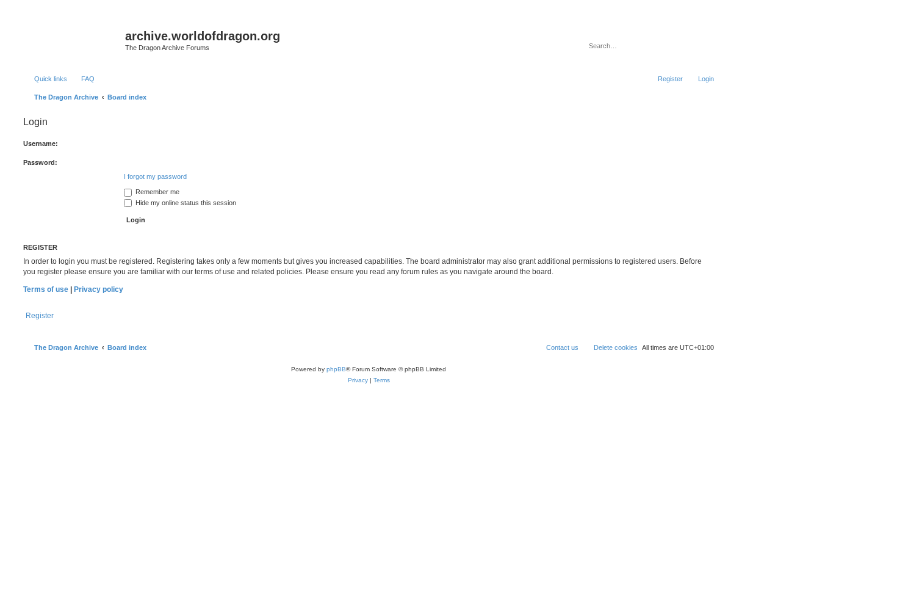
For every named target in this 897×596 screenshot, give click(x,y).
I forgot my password (155, 176)
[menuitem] (82, 78)
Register (40, 315)
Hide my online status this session (185, 202)
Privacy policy (98, 289)
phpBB (336, 369)
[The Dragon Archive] (72, 39)
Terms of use (45, 289)
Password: (40, 162)
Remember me (156, 191)
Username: (40, 143)
